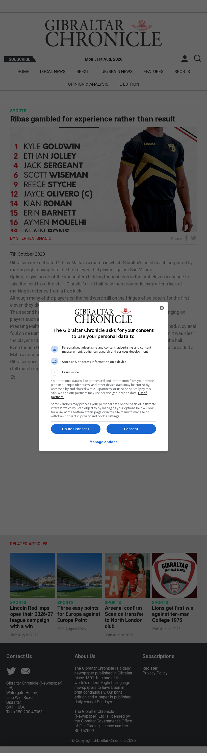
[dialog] (103, 376)
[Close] (162, 308)
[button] (103, 372)
